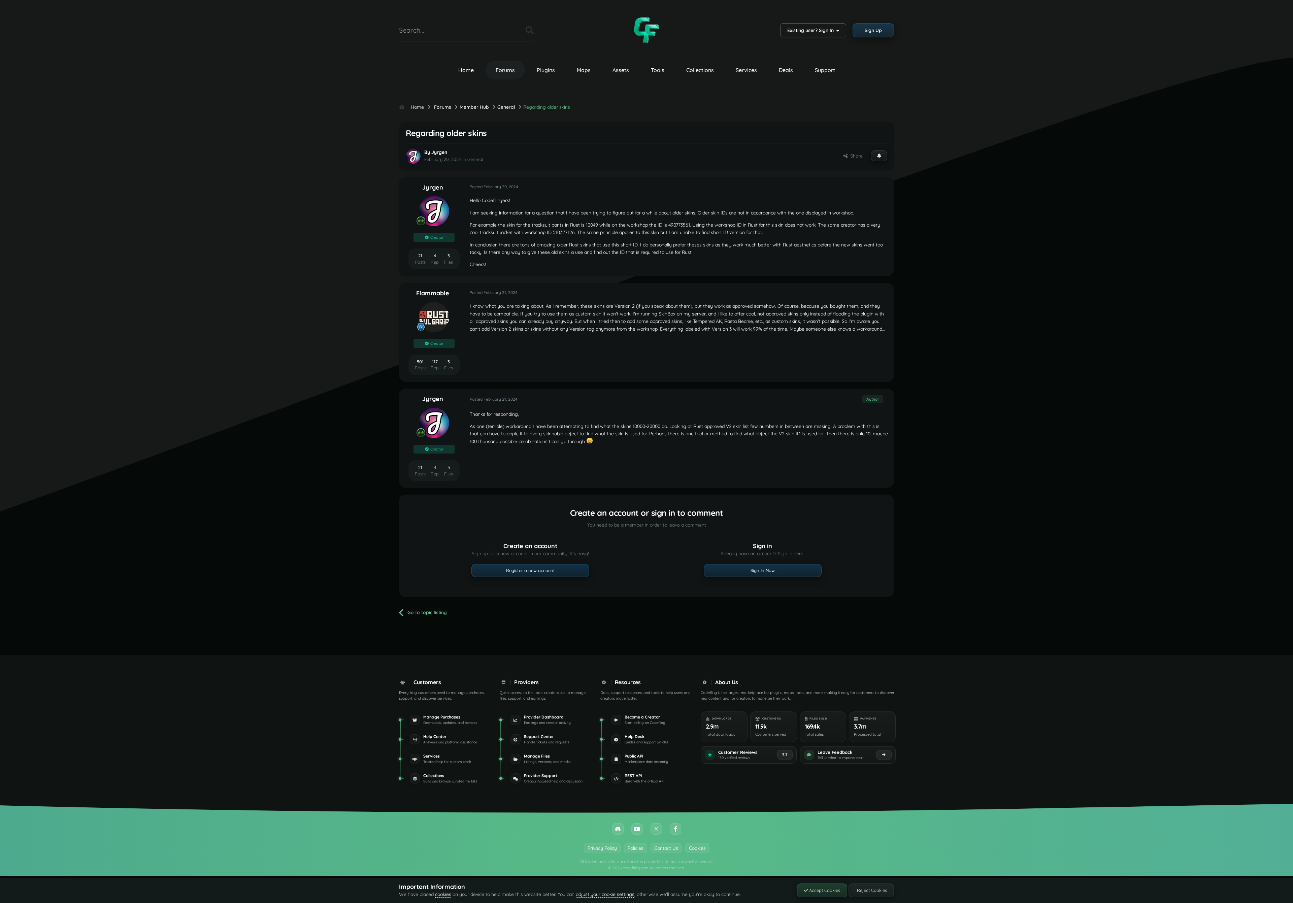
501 (420, 361)
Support (825, 70)
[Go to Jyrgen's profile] (413, 156)
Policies (635, 848)
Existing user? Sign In (811, 30)
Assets (620, 70)
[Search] (530, 30)
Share (855, 156)
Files (512, 30)
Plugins (546, 70)
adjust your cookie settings (605, 894)
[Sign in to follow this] (879, 155)
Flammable (432, 293)
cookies (443, 894)
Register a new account (530, 570)
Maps (584, 70)
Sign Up (873, 30)
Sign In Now (763, 570)
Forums (505, 70)
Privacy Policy (602, 848)
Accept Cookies (824, 890)
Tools (657, 70)
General (475, 159)
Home (466, 70)
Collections (700, 70)
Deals (786, 70)
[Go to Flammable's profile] (434, 317)
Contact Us (666, 848)
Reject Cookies (871, 890)
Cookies (697, 848)
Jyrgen (439, 152)
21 (420, 255)
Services (746, 70)
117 (435, 361)
